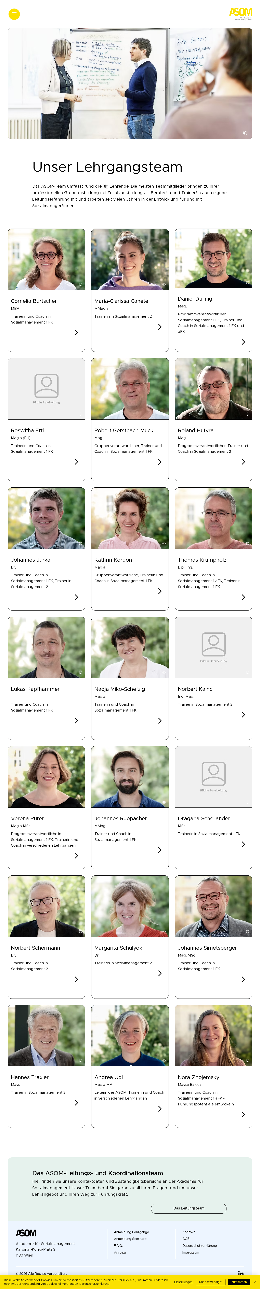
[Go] (76, 332)
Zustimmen (239, 1282)
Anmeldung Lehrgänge (131, 1232)
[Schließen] (255, 1282)
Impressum (190, 1252)
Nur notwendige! (210, 1282)
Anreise (120, 1252)
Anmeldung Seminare (130, 1239)
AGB (186, 1239)
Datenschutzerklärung (199, 1245)
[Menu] (14, 14)
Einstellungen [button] (183, 1282)
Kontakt (188, 1232)
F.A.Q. (118, 1245)
